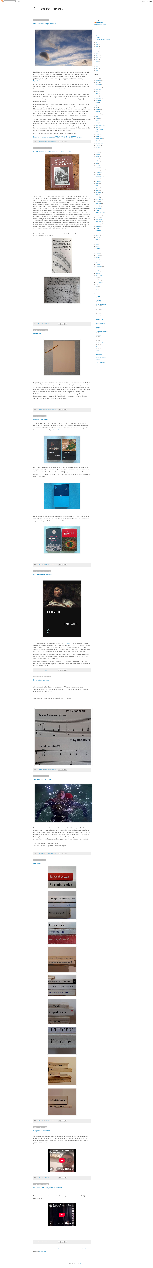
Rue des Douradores (100, 323)
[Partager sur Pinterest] (66, 141)
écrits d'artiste (98, 98)
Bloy (97, 151)
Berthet (97, 149)
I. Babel (97, 250)
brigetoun (98, 327)
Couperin (97, 160)
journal (97, 82)
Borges (97, 194)
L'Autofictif (98, 300)
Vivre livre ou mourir (101, 357)
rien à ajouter (98, 89)
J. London (98, 253)
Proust (97, 104)
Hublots (98, 296)
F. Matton (98, 243)
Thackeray (98, 271)
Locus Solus (99, 308)
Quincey (97, 183)
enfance (97, 102)
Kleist (97, 127)
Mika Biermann (99, 266)
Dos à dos (37, 863)
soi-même (98, 109)
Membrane (98, 335)
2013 (97, 59)
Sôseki (97, 188)
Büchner (97, 196)
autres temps (98, 114)
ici (54, 430)
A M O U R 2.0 (99, 319)
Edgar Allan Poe (99, 241)
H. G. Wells (98, 248)
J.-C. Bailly (98, 206)
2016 (97, 53)
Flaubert (97, 136)
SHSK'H (98, 359)
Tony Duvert (98, 273)
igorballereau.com (39, 81)
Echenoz (97, 118)
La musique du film (41, 679)
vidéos (97, 96)
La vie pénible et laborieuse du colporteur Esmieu (53, 151)
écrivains (97, 91)
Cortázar (97, 201)
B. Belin (97, 234)
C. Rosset (98, 197)
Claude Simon (98, 199)
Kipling (97, 214)
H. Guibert (98, 178)
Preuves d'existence (41, 419)
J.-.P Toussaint (99, 282)
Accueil (57, 1248)
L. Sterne (97, 261)
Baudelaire (98, 147)
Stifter (97, 289)
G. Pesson (98, 174)
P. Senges (98, 268)
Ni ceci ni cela (99, 354)
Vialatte (97, 142)
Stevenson (98, 111)
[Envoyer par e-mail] (59, 141)
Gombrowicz (98, 280)
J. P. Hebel (98, 255)
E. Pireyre (98, 161)
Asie (96, 107)
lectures (97, 77)
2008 (97, 70)
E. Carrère (98, 152)
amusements (98, 80)
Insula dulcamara (100, 315)
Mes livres (98, 29)
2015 (97, 55)
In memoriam (98, 252)
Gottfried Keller (99, 138)
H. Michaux (98, 165)
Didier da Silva (99, 22)
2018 (97, 49)
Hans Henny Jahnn (100, 125)
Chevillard (98, 122)
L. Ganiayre (98, 259)
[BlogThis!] (61, 141)
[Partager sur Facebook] (64, 141)
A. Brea (97, 232)
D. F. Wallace (98, 203)
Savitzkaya (98, 226)
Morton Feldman (99, 129)
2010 (97, 66)
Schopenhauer (98, 288)
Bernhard (97, 235)
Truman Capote (99, 275)
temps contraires (100, 312)
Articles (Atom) (42, 1251)
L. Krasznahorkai (99, 179)
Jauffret (97, 257)
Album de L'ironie (100, 347)
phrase (97, 93)
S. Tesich (97, 224)
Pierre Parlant (98, 223)
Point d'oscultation (100, 362)
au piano (97, 95)
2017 (97, 51)
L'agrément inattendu (41, 1130)
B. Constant (98, 145)
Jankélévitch (98, 208)
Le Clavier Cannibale (101, 304)
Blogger (82, 1263)
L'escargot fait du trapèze (102, 331)
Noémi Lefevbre (99, 219)
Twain (97, 277)
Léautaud (97, 262)
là (70, 430)
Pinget (97, 140)
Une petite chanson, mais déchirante (47, 1187)
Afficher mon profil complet (100, 24)
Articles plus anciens (85, 1248)
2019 (97, 46)
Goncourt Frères (99, 176)
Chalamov (98, 237)
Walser (97, 105)
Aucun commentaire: (52, 141)
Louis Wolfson (99, 215)
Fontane (97, 205)
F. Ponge (97, 170)
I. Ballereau (98, 154)
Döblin (97, 239)
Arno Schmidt (98, 192)
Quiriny (97, 270)
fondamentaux (98, 87)
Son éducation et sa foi (42, 779)
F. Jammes (98, 134)
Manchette (98, 264)
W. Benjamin (98, 230)
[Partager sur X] (62, 141)
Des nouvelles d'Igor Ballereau (45, 23)
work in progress (99, 143)
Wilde (97, 279)
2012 (97, 61)
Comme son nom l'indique (102, 339)
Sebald (97, 131)
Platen (97, 286)
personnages (98, 100)
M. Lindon (98, 217)
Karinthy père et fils (100, 212)
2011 (97, 64)
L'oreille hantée (99, 343)
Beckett (97, 113)
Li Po (97, 284)
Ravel (97, 185)
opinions (97, 190)
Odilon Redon (98, 221)
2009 (97, 68)
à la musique (98, 84)
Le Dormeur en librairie (42, 574)
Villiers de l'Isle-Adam (100, 169)
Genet (97, 244)
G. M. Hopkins (99, 172)
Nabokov (97, 156)
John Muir (98, 167)
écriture (97, 78)
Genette (97, 246)
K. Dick (97, 210)
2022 (97, 35)
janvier (98, 37)
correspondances (99, 86)
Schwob (97, 158)
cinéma (97, 116)
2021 (97, 42)
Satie (97, 124)
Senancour (98, 187)
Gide (97, 163)
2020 (97, 44)
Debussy (97, 133)
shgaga (97, 350)
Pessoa (97, 120)
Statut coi (37, 333)
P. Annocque (98, 181)
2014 (97, 57)
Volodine (97, 228)
